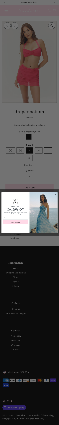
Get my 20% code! (15, 222)
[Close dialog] (55, 194)
